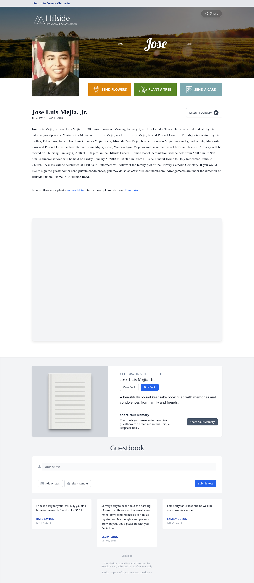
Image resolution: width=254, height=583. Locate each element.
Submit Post (205, 483)
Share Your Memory (202, 422)
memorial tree (76, 190)
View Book (129, 387)
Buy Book (149, 387)
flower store (132, 190)
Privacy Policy (116, 566)
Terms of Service (137, 566)
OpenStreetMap (131, 572)
